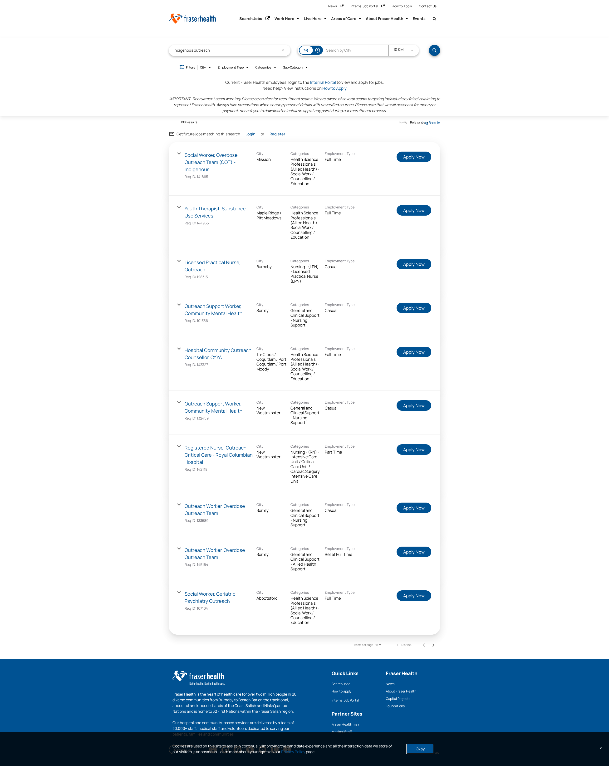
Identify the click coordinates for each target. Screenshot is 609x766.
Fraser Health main (346, 724)
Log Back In (431, 122)
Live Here (313, 18)
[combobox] (226, 50)
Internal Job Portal (364, 6)
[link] (304, 169)
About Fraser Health (384, 18)
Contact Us (428, 6)
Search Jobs (250, 18)
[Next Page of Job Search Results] (433, 645)
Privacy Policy (293, 751)
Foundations (395, 706)
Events (419, 18)
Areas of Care (343, 18)
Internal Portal (323, 82)
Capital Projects (398, 698)
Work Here (284, 18)
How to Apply (402, 6)
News (332, 6)
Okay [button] (420, 748)
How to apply (341, 691)
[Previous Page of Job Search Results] (424, 645)
